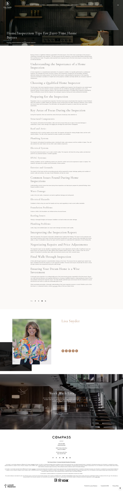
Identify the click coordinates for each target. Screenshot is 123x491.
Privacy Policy (116, 485)
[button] (61, 407)
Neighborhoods (52, 5)
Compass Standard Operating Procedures (66, 462)
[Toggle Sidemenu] (118, 5)
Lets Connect (86, 5)
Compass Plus (64, 5)
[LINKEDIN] (76, 350)
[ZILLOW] (66, 457)
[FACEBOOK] (69, 350)
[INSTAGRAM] (66, 350)
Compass (32, 464)
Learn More (97, 476)
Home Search (40, 5)
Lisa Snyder (55, 286)
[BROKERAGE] (73, 350)
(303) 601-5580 (97, 5)
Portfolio (29, 5)
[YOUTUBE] (63, 350)
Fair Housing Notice (52, 462)
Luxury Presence (93, 485)
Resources (75, 5)
